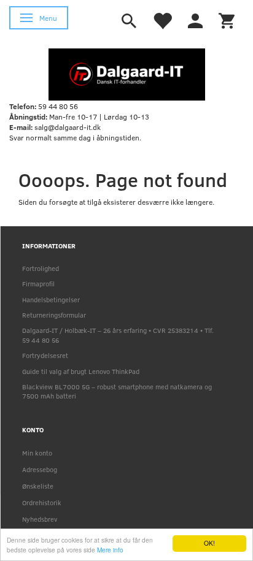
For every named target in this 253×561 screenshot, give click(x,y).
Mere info (110, 549)
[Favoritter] (162, 19)
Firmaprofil (38, 283)
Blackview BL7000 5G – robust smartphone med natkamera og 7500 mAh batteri (117, 391)
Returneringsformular (54, 314)
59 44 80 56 (58, 106)
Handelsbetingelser (51, 299)
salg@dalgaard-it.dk (67, 127)
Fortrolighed (40, 268)
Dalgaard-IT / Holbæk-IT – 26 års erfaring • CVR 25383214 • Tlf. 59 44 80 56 (118, 335)
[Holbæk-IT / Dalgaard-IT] (127, 73)
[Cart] (226, 19)
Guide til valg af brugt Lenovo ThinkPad (80, 371)
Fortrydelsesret (45, 355)
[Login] (195, 19)
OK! (209, 543)
